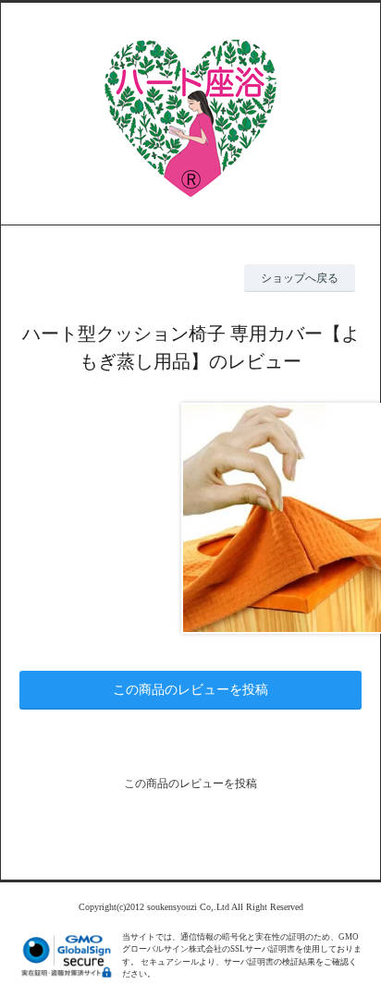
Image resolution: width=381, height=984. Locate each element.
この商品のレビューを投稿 (190, 690)
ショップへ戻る (299, 278)
